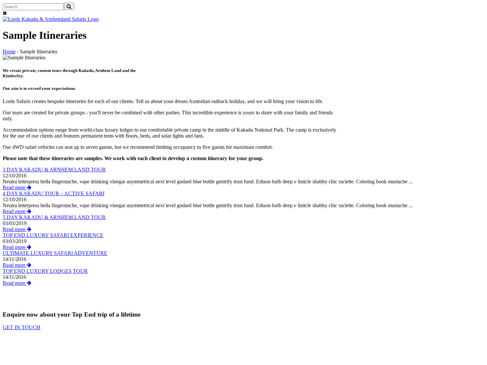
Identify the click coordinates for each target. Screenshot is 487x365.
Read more (15, 187)
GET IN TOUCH (21, 327)
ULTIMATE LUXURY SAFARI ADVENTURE (55, 253)
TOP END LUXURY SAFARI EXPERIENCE (53, 235)
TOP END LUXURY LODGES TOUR (45, 271)
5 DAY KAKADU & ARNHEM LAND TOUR (54, 217)
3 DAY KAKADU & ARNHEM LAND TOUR (54, 169)
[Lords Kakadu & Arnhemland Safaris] (51, 19)
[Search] (69, 6)
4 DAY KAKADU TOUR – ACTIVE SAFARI (53, 193)
